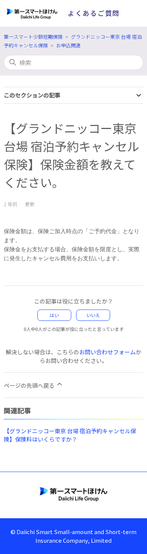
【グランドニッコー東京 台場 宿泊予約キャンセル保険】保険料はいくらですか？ (70, 435)
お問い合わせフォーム (107, 352)
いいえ (93, 315)
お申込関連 (68, 45)
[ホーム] (73, 493)
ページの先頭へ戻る (30, 385)
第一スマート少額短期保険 (33, 36)
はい (54, 315)
